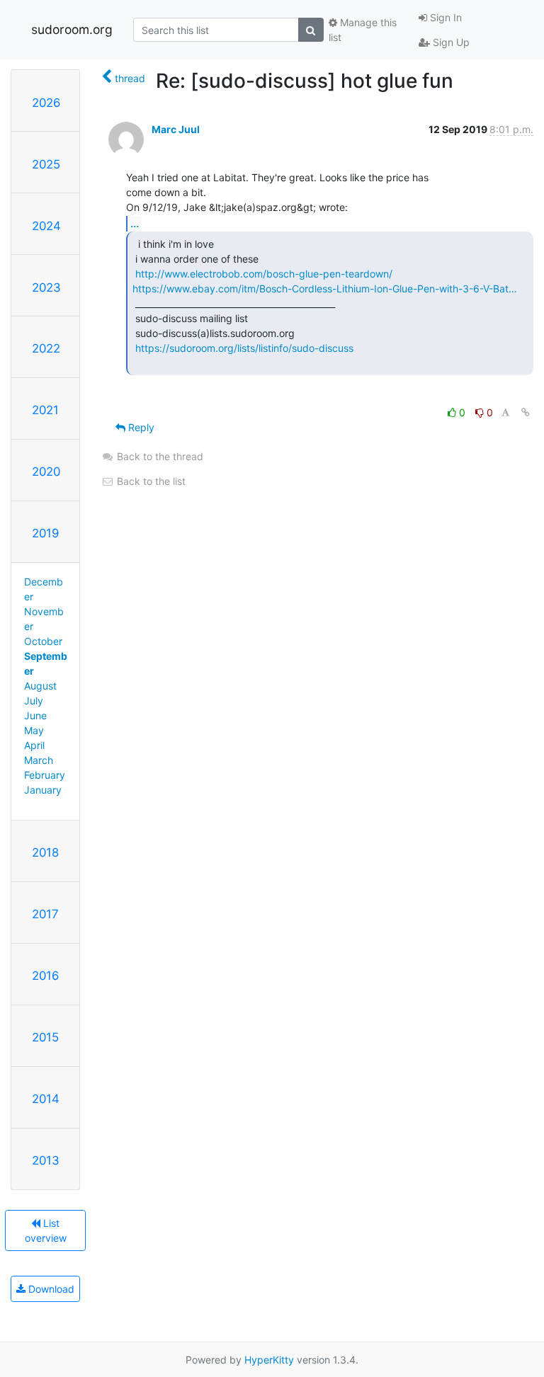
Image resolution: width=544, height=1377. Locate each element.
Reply (139, 427)
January (43, 790)
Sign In (444, 17)
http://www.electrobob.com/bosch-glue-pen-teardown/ (263, 274)
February (44, 775)
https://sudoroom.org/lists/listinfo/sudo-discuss (244, 348)
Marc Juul (176, 129)
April (34, 745)
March (38, 760)
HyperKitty (269, 1360)
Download (50, 1289)
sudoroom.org (72, 29)
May (34, 730)
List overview (46, 1230)
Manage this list (363, 29)
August (40, 686)
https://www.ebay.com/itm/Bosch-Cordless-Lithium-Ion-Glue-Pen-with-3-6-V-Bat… (324, 288)
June (35, 715)
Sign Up (450, 42)
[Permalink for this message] (525, 412)
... (134, 223)
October (43, 641)
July (33, 701)
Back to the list (150, 481)
